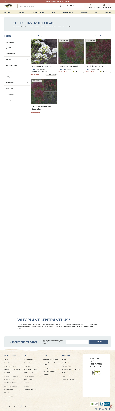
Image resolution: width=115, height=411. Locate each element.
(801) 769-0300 (96, 364)
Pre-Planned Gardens (29, 376)
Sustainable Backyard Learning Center (51, 363)
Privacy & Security (38, 406)
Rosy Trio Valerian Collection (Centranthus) (41, 108)
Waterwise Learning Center (50, 359)
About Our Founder (67, 362)
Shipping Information (10, 366)
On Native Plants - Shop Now (61, 1)
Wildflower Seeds (28, 372)
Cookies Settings (9, 389)
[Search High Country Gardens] (61, 6)
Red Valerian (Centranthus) (95, 66)
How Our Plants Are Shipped (12, 369)
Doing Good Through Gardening (71, 369)
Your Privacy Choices (10, 382)
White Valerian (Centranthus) (41, 66)
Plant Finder (27, 366)
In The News (65, 372)
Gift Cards (26, 386)
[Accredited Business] (105, 404)
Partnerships (46, 374)
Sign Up (99, 342)
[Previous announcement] (5, 1)
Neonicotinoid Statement (11, 376)
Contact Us (7, 362)
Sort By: (97, 35)
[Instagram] (106, 409)
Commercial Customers (30, 389)
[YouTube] (103, 409)
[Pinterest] (100, 409)
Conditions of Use (9, 379)
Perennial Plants (28, 359)
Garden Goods (28, 379)
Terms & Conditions (49, 406)
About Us (64, 359)
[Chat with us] (111, 406)
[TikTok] (110, 409)
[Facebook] (96, 409)
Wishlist (6, 359)
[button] (109, 6)
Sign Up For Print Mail (68, 379)
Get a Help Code (8, 396)
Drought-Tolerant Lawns (30, 369)
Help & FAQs (7, 372)
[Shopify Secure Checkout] (94, 404)
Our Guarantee (66, 366)
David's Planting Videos (49, 371)
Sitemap (6, 392)
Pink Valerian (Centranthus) (68, 66)
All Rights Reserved (27, 406)
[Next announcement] (110, 1)
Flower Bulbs (27, 362)
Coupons (26, 382)
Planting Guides (47, 368)
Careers (64, 376)
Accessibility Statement (10, 386)
